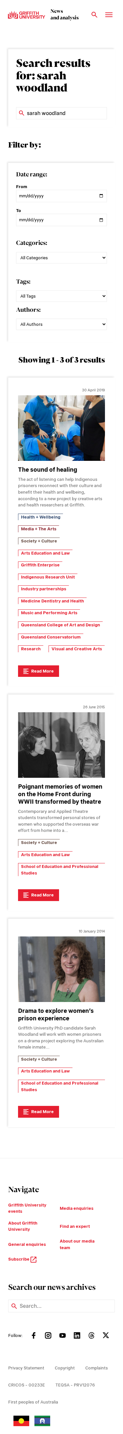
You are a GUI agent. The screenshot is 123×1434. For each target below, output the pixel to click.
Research (31, 648)
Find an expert (75, 1226)
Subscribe (19, 1259)
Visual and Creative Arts (76, 648)
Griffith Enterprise (40, 564)
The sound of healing (47, 469)
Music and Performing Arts (49, 612)
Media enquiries (76, 1208)
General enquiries (27, 1244)
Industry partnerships (43, 588)
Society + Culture (39, 541)
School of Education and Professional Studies (59, 869)
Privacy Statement (26, 1367)
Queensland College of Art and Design (60, 624)
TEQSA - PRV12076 (75, 1385)
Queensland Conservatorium (51, 637)
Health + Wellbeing (40, 517)
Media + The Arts (38, 528)
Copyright (65, 1367)
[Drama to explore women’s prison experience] (61, 969)
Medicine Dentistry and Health (52, 601)
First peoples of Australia (33, 1402)
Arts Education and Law (45, 553)
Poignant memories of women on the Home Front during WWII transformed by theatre (60, 794)
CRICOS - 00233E (26, 1385)
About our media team (77, 1244)
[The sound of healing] (61, 428)
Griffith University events (27, 1208)
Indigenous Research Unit (48, 577)
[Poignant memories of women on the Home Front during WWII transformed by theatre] (61, 745)
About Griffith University (22, 1226)
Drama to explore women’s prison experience (56, 1014)
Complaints (96, 1367)
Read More (42, 671)
